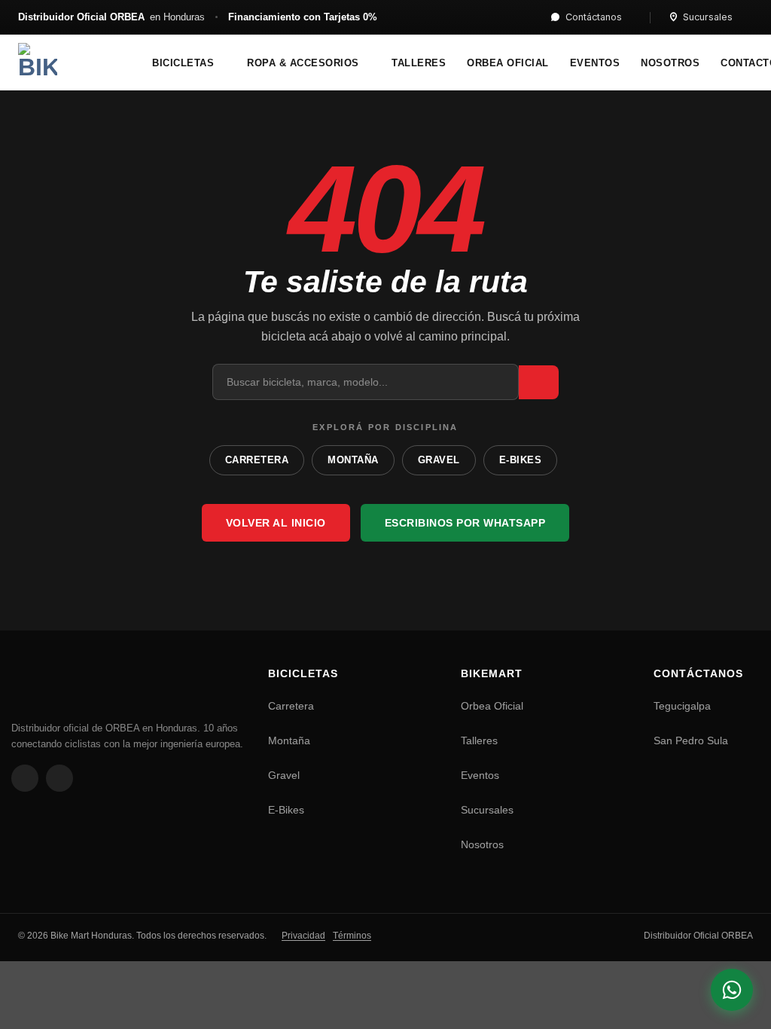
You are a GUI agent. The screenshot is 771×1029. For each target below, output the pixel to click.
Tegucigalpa (682, 706)
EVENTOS (595, 63)
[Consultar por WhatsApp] (732, 990)
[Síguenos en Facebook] (24, 778)
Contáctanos (593, 17)
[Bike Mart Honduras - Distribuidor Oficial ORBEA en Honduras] (67, 62)
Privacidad (303, 935)
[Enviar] (539, 382)
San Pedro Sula (691, 740)
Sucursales (708, 17)
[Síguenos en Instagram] (59, 778)
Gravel (284, 775)
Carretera (291, 706)
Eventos (480, 775)
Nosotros (482, 844)
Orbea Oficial (492, 706)
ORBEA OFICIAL (508, 63)
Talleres (479, 740)
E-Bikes (286, 810)
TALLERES (419, 63)
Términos (352, 935)
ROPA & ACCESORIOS (303, 63)
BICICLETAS (183, 63)
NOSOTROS (670, 63)
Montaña (289, 740)
